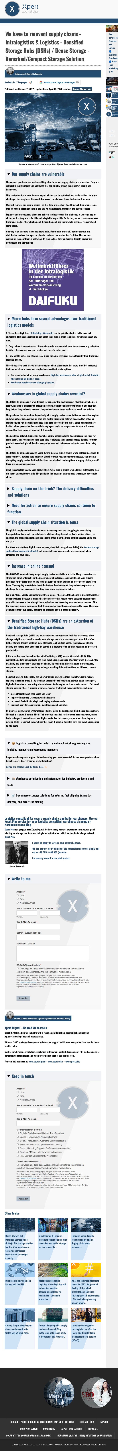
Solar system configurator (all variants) (28, 1435)
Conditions (49, 1428)
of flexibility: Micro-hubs (41, 333)
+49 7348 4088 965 (48, 852)
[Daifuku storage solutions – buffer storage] (53, 309)
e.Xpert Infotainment (72, 1428)
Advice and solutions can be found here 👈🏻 (26, 766)
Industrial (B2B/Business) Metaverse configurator (84, 1435)
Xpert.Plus (10, 829)
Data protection (28, 1428)
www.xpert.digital (37, 1061)
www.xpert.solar (55, 1061)
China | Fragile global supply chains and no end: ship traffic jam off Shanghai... (19, 1329)
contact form (87, 1422)
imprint (104, 1422)
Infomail (93, 1428)
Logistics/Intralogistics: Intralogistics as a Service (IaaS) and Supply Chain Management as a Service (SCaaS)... (84, 1333)
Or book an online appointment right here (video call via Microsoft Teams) (42, 1018)
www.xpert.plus (72, 1061)
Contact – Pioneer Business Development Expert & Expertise (42, 1422)
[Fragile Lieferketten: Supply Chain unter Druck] (86, 1231)
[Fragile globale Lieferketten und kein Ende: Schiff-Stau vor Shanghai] (20, 1321)
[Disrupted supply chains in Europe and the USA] (20, 1276)
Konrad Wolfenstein (82, 89)
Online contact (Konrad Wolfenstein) (28, 74)
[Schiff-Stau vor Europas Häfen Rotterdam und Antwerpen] (53, 1321)
